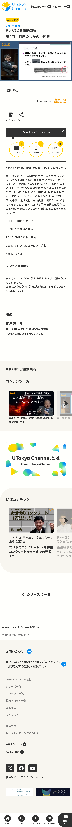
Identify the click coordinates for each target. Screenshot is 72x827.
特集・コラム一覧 (16, 700)
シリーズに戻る (38, 594)
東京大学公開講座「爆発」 (21, 30)
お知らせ (11, 707)
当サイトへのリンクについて (22, 733)
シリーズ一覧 (13, 686)
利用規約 (11, 777)
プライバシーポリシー (33, 777)
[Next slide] (66, 403)
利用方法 (11, 726)
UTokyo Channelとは (19, 679)
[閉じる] (63, 130)
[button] (16, 149)
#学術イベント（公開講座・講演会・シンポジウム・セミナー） (36, 167)
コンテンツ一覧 (15, 693)
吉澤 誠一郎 (14, 323)
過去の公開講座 (19, 266)
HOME (5, 627)
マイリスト (12, 714)
